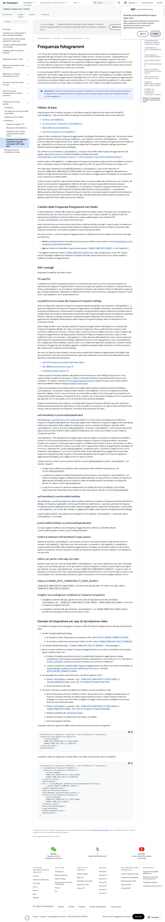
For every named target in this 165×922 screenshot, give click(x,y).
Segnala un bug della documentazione (150, 878)
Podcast (36, 898)
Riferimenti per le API (128, 881)
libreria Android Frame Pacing (76, 383)
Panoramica (7, 14)
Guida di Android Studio (129, 874)
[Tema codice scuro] (129, 732)
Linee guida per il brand (56, 917)
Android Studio (147, 3)
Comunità (45, 14)
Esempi (32, 14)
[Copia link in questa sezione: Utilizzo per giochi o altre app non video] (81, 559)
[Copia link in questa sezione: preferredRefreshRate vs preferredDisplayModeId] (93, 523)
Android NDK (125, 888)
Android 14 (103, 882)
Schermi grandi (82, 874)
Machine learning (61, 875)
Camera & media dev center (16, 9)
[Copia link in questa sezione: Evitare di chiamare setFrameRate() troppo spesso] (93, 537)
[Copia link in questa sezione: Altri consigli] (56, 268)
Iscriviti (138, 916)
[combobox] (104, 3)
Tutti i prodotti (116, 907)
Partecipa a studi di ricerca (152, 886)
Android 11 (103, 893)
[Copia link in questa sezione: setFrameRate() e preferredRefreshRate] (82, 496)
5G (56, 891)
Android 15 (103, 879)
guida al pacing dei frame (82, 381)
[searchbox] (15, 21)
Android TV (81, 888)
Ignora (143, 34)
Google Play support (150, 882)
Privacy (57, 888)
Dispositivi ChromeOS (84, 881)
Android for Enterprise (41, 880)
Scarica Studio (126, 885)
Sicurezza (36, 883)
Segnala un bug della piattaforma (150, 872)
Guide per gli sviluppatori (130, 877)
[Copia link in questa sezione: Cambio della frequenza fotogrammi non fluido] (100, 207)
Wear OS (80, 877)
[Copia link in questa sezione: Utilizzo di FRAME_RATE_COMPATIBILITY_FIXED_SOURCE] (100, 581)
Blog (34, 894)
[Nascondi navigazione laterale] (27, 918)
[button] (13, 59)
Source (35, 887)
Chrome (71, 907)
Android (36, 876)
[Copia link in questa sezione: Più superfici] (52, 279)
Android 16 (103, 875)
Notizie (35, 890)
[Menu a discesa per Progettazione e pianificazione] (68, 2)
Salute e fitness (60, 879)
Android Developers (44, 38)
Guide (20, 14)
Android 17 (103, 872)
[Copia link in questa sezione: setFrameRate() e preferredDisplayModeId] (85, 415)
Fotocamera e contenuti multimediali (63, 883)
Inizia (155, 34)
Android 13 (103, 886)
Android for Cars (83, 885)
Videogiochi (59, 872)
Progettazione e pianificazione (52, 3)
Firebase (82, 907)
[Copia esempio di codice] (132, 732)
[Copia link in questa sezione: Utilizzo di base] (59, 108)
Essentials (27, 3)
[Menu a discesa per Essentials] (35, 2)
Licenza (43, 917)
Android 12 (103, 890)
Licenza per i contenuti (100, 830)
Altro (76, 3)
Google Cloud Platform (97, 907)
